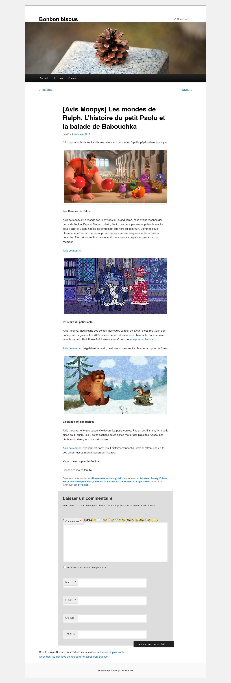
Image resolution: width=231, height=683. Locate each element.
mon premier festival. (142, 339)
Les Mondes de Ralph (131, 481)
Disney (154, 478)
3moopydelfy (116, 478)
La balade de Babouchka (106, 481)
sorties (146, 481)
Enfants (163, 478)
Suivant (187, 89)
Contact (72, 78)
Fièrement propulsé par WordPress (115, 670)
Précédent (45, 89)
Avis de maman (72, 250)
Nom (70, 582)
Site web (69, 617)
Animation (145, 478)
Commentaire (73, 521)
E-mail (70, 600)
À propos (58, 78)
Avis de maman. (72, 448)
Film (65, 481)
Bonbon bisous (58, 19)
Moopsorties (98, 478)
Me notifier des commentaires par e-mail (86, 567)
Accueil (44, 78)
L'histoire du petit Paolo (80, 481)
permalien (83, 484)
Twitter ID (70, 633)
